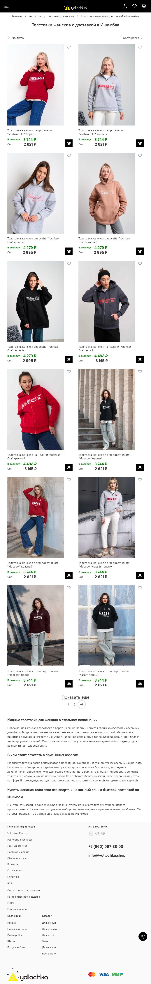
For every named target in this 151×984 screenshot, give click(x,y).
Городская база (16, 947)
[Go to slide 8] (60, 231)
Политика (13, 876)
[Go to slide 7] (53, 231)
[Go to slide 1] (12, 123)
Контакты (13, 864)
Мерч (10, 902)
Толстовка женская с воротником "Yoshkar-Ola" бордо (29, 132)
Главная (17, 16)
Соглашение (14, 870)
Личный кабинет (17, 845)
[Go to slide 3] (31, 123)
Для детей (48, 935)
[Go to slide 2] (22, 123)
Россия (11, 922)
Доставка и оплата (18, 852)
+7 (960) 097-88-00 (105, 846)
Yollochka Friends (17, 833)
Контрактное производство (23, 896)
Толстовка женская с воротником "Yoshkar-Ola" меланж (100, 132)
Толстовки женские (61, 16)
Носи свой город (17, 929)
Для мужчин (49, 929)
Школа (11, 941)
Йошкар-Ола (14, 935)
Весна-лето (49, 953)
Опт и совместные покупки (23, 890)
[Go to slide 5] (49, 123)
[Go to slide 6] (59, 123)
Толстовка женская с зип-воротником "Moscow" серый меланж (103, 564)
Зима (45, 941)
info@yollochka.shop (106, 855)
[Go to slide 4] (40, 123)
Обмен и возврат (17, 858)
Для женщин (49, 922)
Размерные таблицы (19, 839)
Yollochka (35, 16)
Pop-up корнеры (17, 909)
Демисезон (49, 947)
